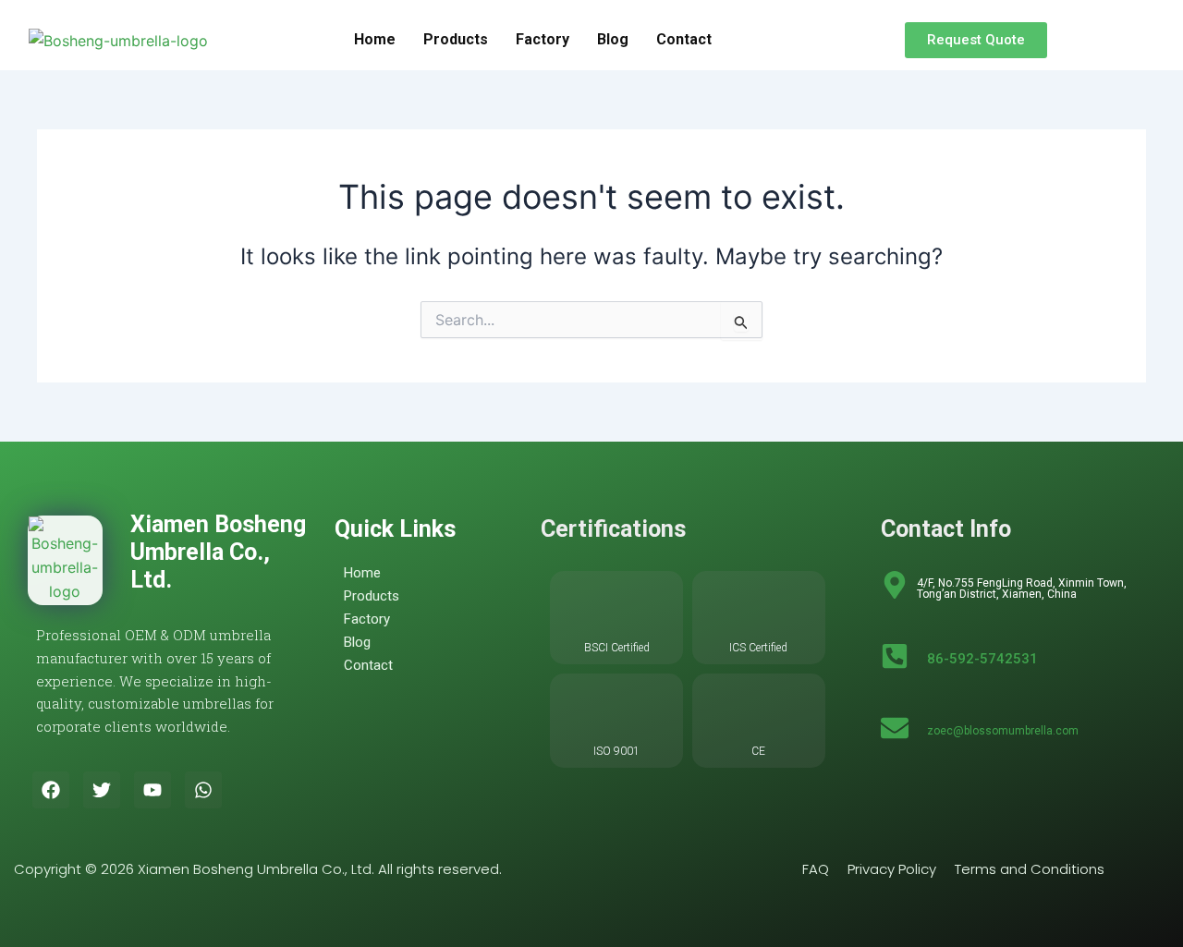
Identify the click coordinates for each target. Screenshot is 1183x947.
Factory (542, 39)
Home (375, 39)
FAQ (815, 869)
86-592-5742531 (982, 658)
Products (455, 39)
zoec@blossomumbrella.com (1003, 730)
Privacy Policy (892, 869)
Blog (612, 39)
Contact (684, 39)
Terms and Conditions (1029, 869)
